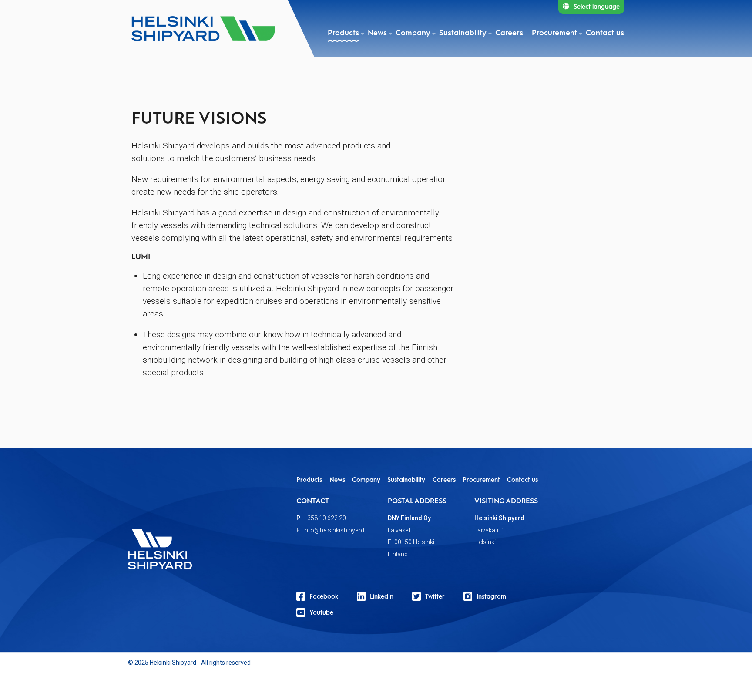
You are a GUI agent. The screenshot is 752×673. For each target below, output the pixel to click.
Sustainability (463, 33)
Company (413, 33)
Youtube (321, 613)
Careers (509, 33)
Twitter (435, 597)
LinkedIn (381, 597)
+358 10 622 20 (325, 518)
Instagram (491, 597)
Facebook (323, 597)
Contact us (605, 33)
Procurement (554, 33)
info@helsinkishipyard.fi (336, 530)
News (377, 33)
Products (343, 33)
